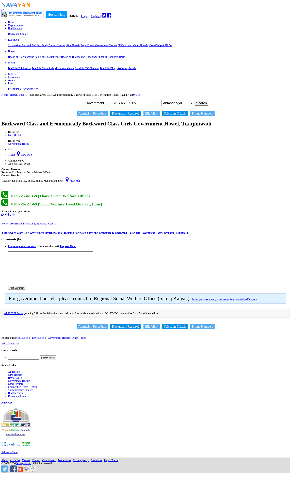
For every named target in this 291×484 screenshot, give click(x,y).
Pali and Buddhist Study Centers (39, 45)
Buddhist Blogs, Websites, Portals (118, 68)
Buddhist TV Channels (87, 68)
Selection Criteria (175, 113)
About (4, 460)
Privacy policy (81, 460)
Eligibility (151, 113)
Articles (12, 80)
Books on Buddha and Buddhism (79, 56)
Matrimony (14, 77)
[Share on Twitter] (5, 214)
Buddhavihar (15, 28)
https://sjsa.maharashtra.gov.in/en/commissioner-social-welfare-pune (224, 299)
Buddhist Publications (19, 68)
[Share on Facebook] (9, 214)
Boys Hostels (87, 45)
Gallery (12, 74)
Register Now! (68, 246)
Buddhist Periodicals (43, 68)
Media (11, 62)
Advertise (6, 402)
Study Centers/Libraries (20, 390)
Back (137, 94)
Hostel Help (56, 14)
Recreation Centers (18, 34)
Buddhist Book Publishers (111, 56)
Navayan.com (23, 463)
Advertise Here (9, 452)
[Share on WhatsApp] (2, 214)
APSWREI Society (14, 313)
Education (13, 39)
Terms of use (64, 460)
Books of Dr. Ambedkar (21, 56)
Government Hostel (18, 143)
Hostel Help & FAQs (160, 45)
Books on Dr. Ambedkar (47, 56)
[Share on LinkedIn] (14, 214)
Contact (36, 460)
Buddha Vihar (15, 393)
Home (11, 22)
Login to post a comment (22, 246)
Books (11, 51)
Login (84, 16)
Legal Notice (111, 460)
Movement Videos (64, 68)
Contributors (49, 460)
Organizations (15, 25)
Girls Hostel (14, 135)
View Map (26, 154)
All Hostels (14, 371)
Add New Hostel (10, 343)
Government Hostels (106, 45)
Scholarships (15, 45)
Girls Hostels (73, 45)
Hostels (61, 45)
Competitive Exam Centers (22, 386)
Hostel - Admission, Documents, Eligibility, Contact (28, 223)
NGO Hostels (125, 45)
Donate (26, 460)
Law (10, 83)
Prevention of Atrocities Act (23, 88)
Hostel (13, 94)
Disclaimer (96, 460)
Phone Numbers (202, 113)
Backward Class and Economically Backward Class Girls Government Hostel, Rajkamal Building (131, 232)
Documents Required (125, 113)
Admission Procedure (92, 113)
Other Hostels (140, 45)
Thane (22, 94)
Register (95, 16)
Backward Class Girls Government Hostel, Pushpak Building (37, 232)
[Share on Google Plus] (11, 214)
